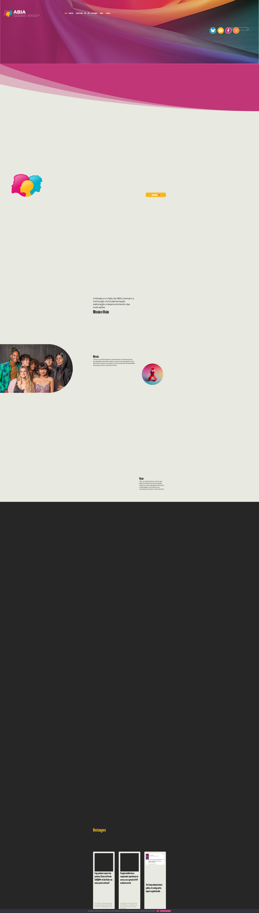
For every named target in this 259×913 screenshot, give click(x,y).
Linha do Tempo (79, 13)
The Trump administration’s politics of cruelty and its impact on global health (154, 888)
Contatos (108, 13)
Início (66, 13)
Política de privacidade (165, 910)
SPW (89, 13)
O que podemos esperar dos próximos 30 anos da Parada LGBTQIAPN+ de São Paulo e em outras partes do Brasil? (103, 877)
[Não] (257, 911)
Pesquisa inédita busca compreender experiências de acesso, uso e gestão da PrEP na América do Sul (129, 877)
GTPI (85, 13)
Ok (158, 910)
